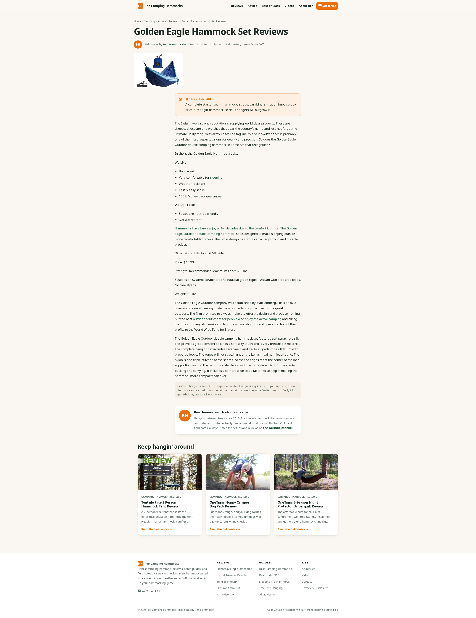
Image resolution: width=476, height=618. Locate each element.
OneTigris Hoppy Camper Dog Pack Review (229, 504)
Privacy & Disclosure (315, 588)
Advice (252, 6)
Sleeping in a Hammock (274, 581)
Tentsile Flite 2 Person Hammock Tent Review (159, 504)
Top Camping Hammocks (164, 6)
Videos (289, 6)
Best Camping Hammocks (275, 569)
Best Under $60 (269, 575)
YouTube (147, 591)
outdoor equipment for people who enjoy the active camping (237, 319)
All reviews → (225, 594)
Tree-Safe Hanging (271, 588)
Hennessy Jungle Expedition (234, 569)
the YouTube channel (278, 428)
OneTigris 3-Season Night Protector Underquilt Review (300, 504)
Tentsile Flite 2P (227, 581)
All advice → (267, 594)
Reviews (237, 6)
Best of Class (271, 6)
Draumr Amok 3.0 (228, 588)
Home (137, 21)
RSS (157, 591)
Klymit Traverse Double (232, 575)
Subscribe (329, 6)
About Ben (306, 6)
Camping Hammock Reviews (161, 21)
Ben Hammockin (174, 44)
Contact (307, 581)
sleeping (216, 177)
